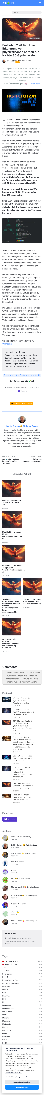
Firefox (5, 990)
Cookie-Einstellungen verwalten (17, 1077)
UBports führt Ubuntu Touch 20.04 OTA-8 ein (11, 502)
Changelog (7, 344)
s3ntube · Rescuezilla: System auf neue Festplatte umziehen (21, 700)
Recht (4, 1043)
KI (3, 1002)
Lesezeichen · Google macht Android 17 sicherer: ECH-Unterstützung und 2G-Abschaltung (22, 772)
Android (5, 971)
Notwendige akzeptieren (22, 1082)
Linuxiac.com (34, 84)
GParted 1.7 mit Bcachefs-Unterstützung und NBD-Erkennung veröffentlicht (10, 643)
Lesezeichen (7, 1012)
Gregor (14, 870)
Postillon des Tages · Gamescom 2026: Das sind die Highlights (22, 797)
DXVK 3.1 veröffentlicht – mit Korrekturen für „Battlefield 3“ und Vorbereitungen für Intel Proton (23, 726)
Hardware (6, 996)
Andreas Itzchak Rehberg (21, 837)
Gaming (5, 993)
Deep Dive (6, 977)
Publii (4, 1040)
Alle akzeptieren (22, 1087)
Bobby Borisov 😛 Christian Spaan (19, 60)
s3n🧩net (8, 3)
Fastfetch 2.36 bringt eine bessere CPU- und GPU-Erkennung (32, 601)
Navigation (6, 1027)
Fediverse (6, 986)
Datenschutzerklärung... (13, 1072)
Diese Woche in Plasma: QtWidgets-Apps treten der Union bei (22, 758)
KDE (4, 999)
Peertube (6, 1037)
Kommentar (6, 1005)
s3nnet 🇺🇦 (15, 912)
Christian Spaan (17, 862)
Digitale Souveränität (10, 983)
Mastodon (6, 1021)
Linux (18, 62)
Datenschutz (7, 974)
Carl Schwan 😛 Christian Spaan (24, 853)
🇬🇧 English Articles (9, 964)
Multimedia (6, 1024)
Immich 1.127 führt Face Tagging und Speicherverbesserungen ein (13, 568)
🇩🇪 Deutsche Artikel (18, 404)
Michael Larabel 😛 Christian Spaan (25, 887)
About (4, 968)
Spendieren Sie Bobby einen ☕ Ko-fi (22, 375)
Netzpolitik (6, 1030)
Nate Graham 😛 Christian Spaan (24, 895)
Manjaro (5, 1018)
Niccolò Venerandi (18, 904)
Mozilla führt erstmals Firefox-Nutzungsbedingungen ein (12, 535)
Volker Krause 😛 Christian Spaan (24, 921)
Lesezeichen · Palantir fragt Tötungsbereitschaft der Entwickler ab (23, 711)
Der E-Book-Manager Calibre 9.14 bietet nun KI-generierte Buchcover (23, 785)
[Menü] (39, 3)
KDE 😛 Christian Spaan (20, 879)
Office (4, 1034)
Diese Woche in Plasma (11, 980)
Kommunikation (8, 1008)
